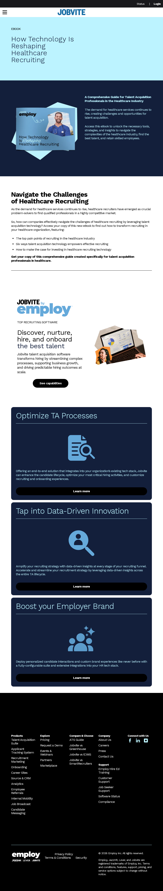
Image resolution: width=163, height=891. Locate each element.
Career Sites (19, 773)
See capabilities (51, 383)
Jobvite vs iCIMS (80, 754)
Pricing (44, 740)
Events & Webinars (46, 752)
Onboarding (19, 767)
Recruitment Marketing (19, 759)
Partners (46, 760)
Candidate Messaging (18, 811)
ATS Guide (76, 740)
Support (103, 764)
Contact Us (105, 756)
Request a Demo (51, 745)
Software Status (109, 796)
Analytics (17, 784)
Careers (103, 745)
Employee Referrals (18, 791)
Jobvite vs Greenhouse (77, 747)
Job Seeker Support (106, 789)
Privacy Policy (64, 854)
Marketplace (48, 765)
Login (157, 3)
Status (141, 3)
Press (102, 751)
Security (81, 858)
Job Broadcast (20, 804)
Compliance (106, 802)
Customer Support (105, 779)
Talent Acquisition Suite (23, 741)
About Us (104, 740)
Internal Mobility (22, 798)
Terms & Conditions (58, 858)
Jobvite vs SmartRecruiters (80, 761)
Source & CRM (21, 778)
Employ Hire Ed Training (108, 770)
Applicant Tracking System (22, 750)
